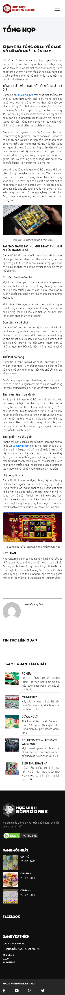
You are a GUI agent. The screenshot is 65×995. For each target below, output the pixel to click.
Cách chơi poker (14, 943)
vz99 (6, 958)
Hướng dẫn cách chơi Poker (21, 949)
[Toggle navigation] (57, 8)
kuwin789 (9, 962)
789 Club (8, 954)
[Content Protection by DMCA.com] (21, 835)
